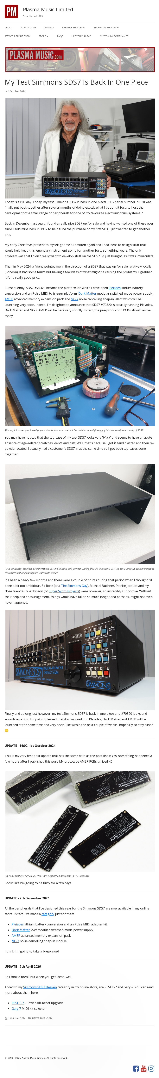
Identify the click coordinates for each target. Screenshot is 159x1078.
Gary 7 (16, 1008)
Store (42, 36)
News (48, 27)
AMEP (9, 299)
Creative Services (72, 27)
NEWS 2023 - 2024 (42, 1018)
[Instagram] (151, 1069)
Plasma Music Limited (48, 9)
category (47, 914)
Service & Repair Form (17, 36)
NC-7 (74, 299)
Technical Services (105, 27)
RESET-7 (18, 1003)
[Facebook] (136, 1069)
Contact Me (28, 27)
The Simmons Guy (74, 586)
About (9, 27)
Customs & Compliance (114, 36)
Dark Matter (87, 293)
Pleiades (115, 288)
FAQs (60, 36)
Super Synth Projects (64, 591)
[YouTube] (144, 1069)
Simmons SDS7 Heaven (40, 987)
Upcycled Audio (81, 36)
